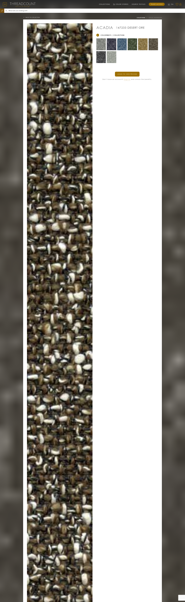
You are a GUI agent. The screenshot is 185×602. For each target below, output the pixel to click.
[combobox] (96, 11)
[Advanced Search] (2, 11)
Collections (104, 4)
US (169, 4)
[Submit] (6, 11)
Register (127, 79)
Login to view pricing (127, 74)
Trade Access (157, 4)
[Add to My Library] (89, 28)
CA (172, 4)
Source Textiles (138, 4)
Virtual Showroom (155, 17)
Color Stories (122, 4)
